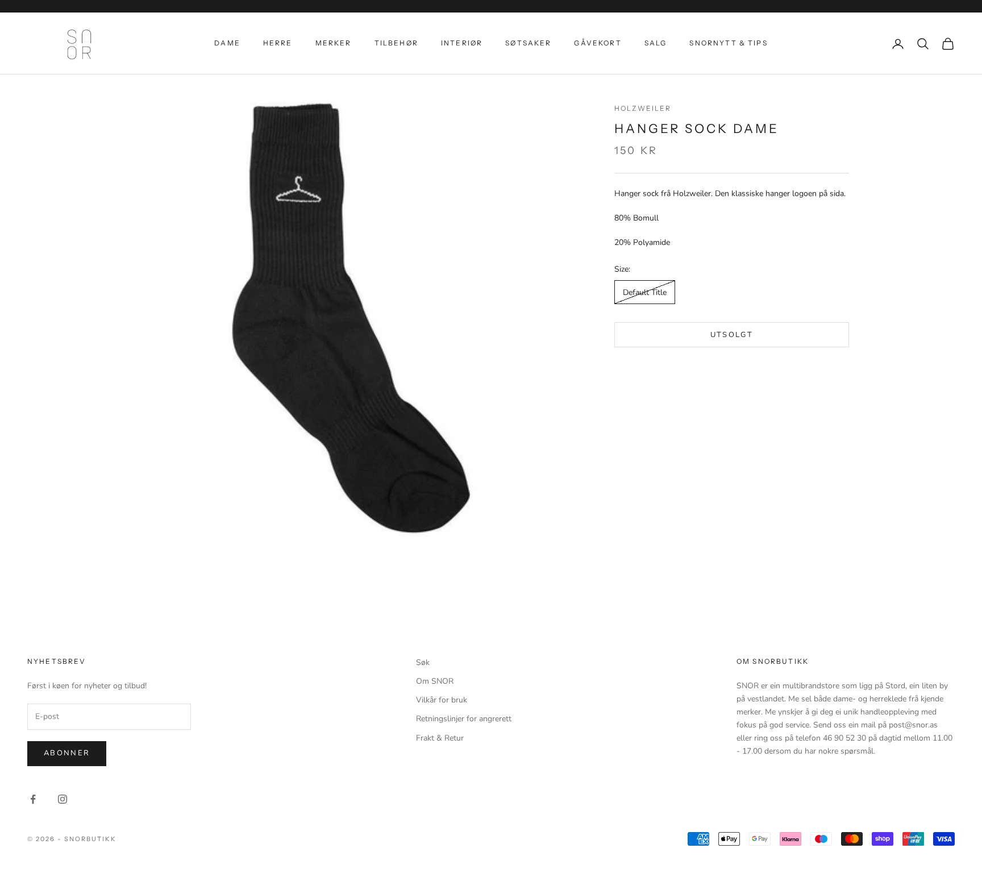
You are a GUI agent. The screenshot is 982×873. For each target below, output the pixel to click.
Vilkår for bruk (441, 700)
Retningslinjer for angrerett (463, 718)
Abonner (67, 753)
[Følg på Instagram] (62, 799)
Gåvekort (597, 43)
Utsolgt (731, 335)
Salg (655, 43)
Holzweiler (643, 108)
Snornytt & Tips (728, 43)
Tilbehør (396, 43)
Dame (227, 43)
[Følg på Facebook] (33, 799)
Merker (333, 43)
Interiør (461, 43)
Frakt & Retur (440, 738)
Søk (423, 662)
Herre (278, 43)
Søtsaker (528, 43)
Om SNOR (434, 681)
